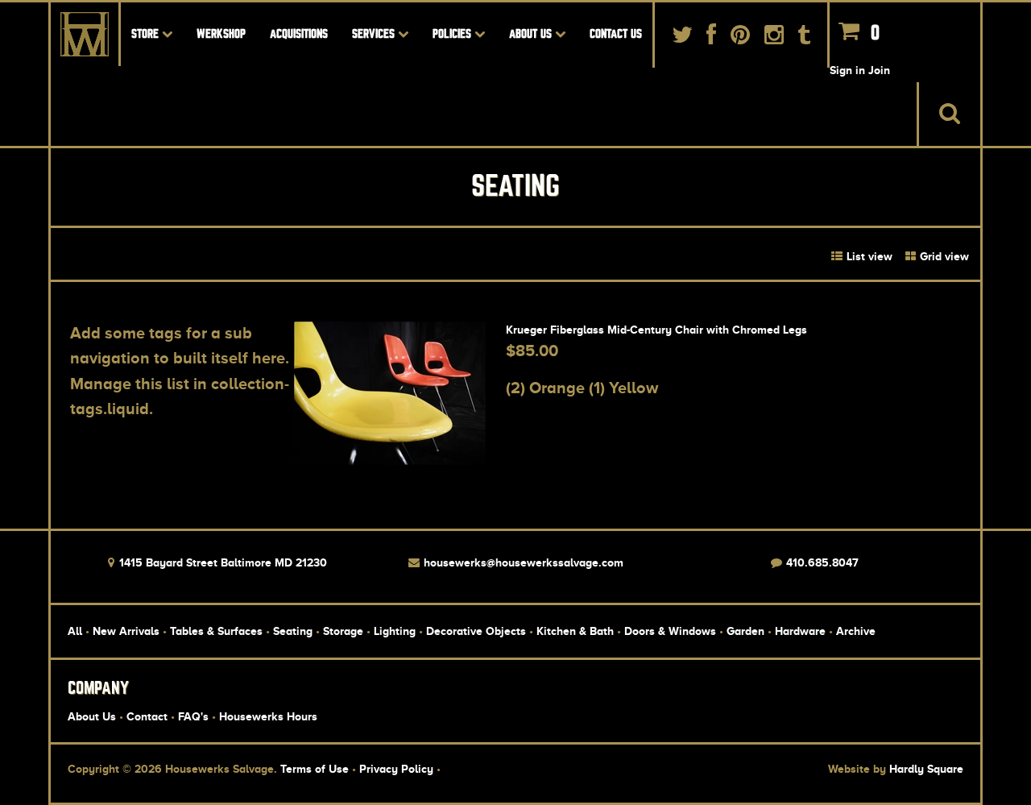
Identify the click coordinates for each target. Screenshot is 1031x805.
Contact (147, 716)
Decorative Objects (476, 630)
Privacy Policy (396, 768)
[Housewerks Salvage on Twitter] (682, 38)
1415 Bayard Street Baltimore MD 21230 (221, 562)
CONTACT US (616, 33)
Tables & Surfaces (216, 630)
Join (879, 70)
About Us (92, 716)
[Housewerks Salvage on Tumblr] (804, 38)
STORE (146, 33)
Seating (293, 630)
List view (867, 256)
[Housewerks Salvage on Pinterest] (740, 38)
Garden (745, 630)
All (75, 630)
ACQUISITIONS (299, 33)
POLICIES (453, 33)
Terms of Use (314, 768)
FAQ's (193, 716)
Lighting (395, 630)
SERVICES (375, 33)
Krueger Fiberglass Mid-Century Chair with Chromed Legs (656, 329)
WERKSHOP (221, 33)
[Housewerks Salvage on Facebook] (712, 38)
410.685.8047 (821, 562)
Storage (343, 630)
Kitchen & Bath (575, 630)
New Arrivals (126, 630)
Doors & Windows (670, 630)
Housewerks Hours (268, 716)
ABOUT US (532, 33)
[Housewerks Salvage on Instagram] (774, 38)
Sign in (847, 70)
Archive (856, 630)
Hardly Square (926, 768)
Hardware (800, 630)
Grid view (943, 256)
